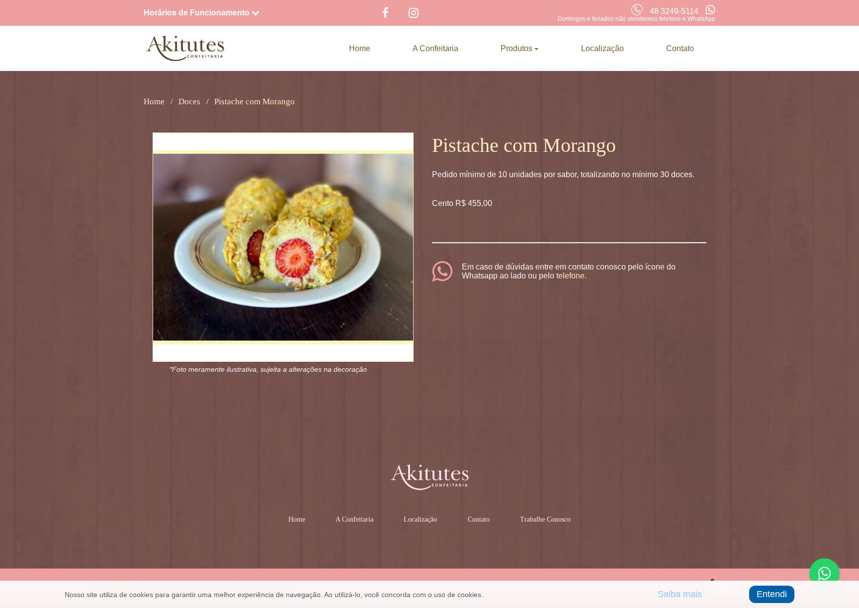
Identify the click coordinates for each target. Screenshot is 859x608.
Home (359, 48)
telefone (570, 275)
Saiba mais (680, 594)
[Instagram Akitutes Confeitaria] (411, 13)
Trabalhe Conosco (545, 519)
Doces (189, 101)
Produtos (517, 48)
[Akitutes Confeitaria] (185, 48)
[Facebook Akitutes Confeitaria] (383, 13)
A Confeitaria (435, 48)
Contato (680, 48)
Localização (602, 48)
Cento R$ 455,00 (462, 203)
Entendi (772, 594)
